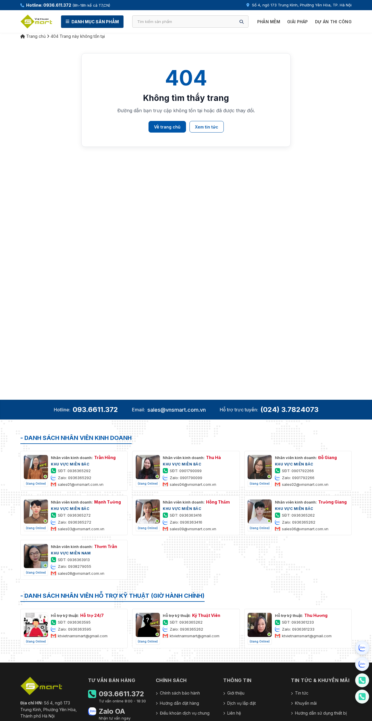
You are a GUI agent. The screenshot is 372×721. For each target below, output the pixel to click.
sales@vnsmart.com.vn (176, 410)
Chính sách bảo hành (180, 692)
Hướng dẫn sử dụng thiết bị (321, 713)
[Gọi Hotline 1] (362, 680)
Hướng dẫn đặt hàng (179, 703)
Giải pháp (297, 21)
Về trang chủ (167, 126)
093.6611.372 (95, 409)
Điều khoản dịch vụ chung (185, 713)
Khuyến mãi (306, 703)
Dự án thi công (333, 21)
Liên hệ (234, 713)
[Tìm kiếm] (241, 22)
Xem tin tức (206, 126)
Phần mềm (268, 21)
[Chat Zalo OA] (362, 648)
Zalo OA (112, 711)
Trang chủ (35, 36)
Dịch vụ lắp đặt (241, 703)
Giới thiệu (235, 692)
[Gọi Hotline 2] (362, 697)
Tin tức (301, 692)
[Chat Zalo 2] (362, 664)
